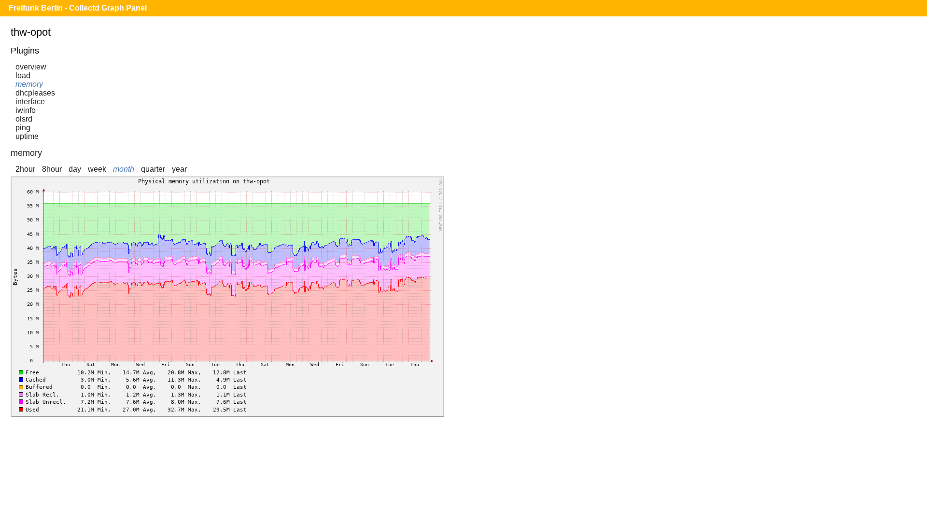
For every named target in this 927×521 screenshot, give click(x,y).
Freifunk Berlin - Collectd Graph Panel (78, 8)
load (22, 75)
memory (29, 84)
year (179, 169)
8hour (52, 169)
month (123, 169)
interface (30, 101)
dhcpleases (35, 93)
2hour (25, 169)
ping (22, 127)
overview (30, 67)
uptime (27, 136)
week (97, 169)
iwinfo (25, 110)
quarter (153, 169)
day (75, 169)
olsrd (23, 119)
